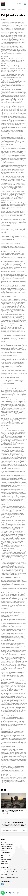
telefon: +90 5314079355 (7, 874)
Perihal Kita (4, 843)
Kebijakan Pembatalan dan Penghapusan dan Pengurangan (6, 848)
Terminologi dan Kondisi (7, 844)
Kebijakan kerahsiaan (17, 9)
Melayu (19, 3)
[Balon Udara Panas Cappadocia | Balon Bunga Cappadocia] (9, 4)
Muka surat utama (5, 9)
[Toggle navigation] (25, 4)
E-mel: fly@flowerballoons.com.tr (9, 877)
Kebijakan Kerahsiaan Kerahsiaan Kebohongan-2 (6, 861)
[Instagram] (2, 884)
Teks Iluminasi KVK (5, 856)
